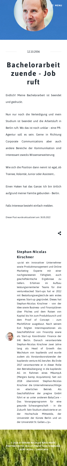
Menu (58, 5)
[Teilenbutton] (59, 233)
